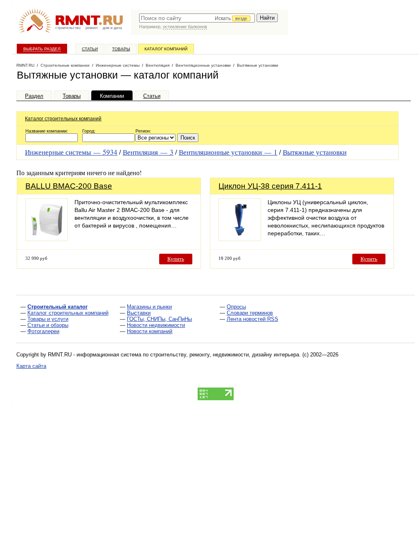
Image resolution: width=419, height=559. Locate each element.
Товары (121, 49)
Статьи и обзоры (47, 325)
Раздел (34, 96)
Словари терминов (250, 313)
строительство (68, 28)
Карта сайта (31, 366)
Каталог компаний (165, 49)
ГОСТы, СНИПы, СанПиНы (159, 319)
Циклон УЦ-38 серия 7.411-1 (270, 186)
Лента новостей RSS (252, 319)
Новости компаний (149, 331)
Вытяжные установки (315, 152)
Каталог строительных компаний (63, 119)
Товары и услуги (47, 319)
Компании (112, 96)
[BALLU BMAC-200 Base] (47, 239)
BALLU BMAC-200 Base (68, 186)
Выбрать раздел (42, 49)
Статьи (90, 49)
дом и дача (112, 28)
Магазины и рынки (149, 307)
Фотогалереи (43, 331)
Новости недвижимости (156, 325)
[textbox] (197, 18)
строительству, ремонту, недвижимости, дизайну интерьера (224, 355)
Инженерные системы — (71, 152)
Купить (175, 259)
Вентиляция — (148, 152)
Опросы (236, 307)
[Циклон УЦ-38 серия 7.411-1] (240, 239)
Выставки (139, 313)
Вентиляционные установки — (228, 152)
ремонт (92, 28)
